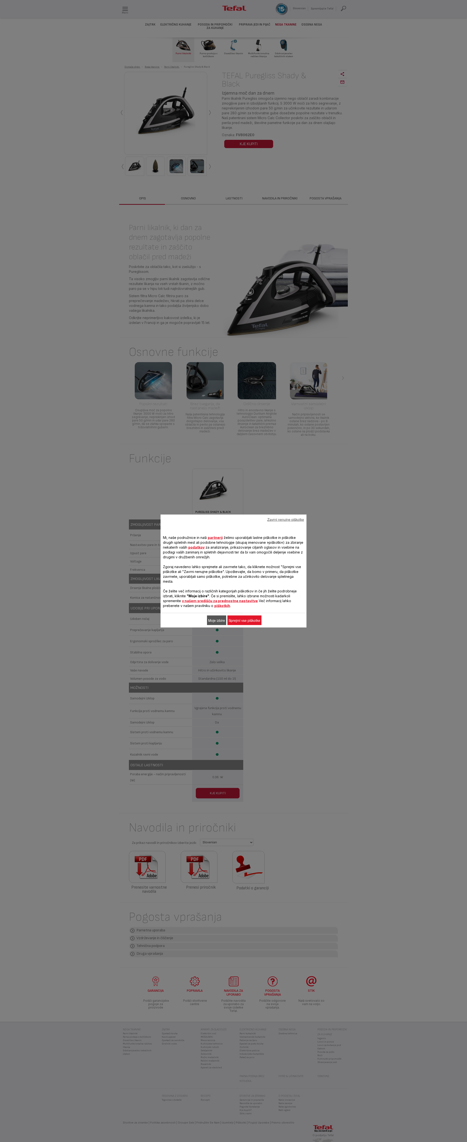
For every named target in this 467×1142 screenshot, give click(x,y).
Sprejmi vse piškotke (244, 620)
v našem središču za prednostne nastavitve (220, 601)
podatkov (196, 547)
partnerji (215, 537)
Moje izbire (216, 620)
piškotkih (222, 606)
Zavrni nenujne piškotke (285, 519)
